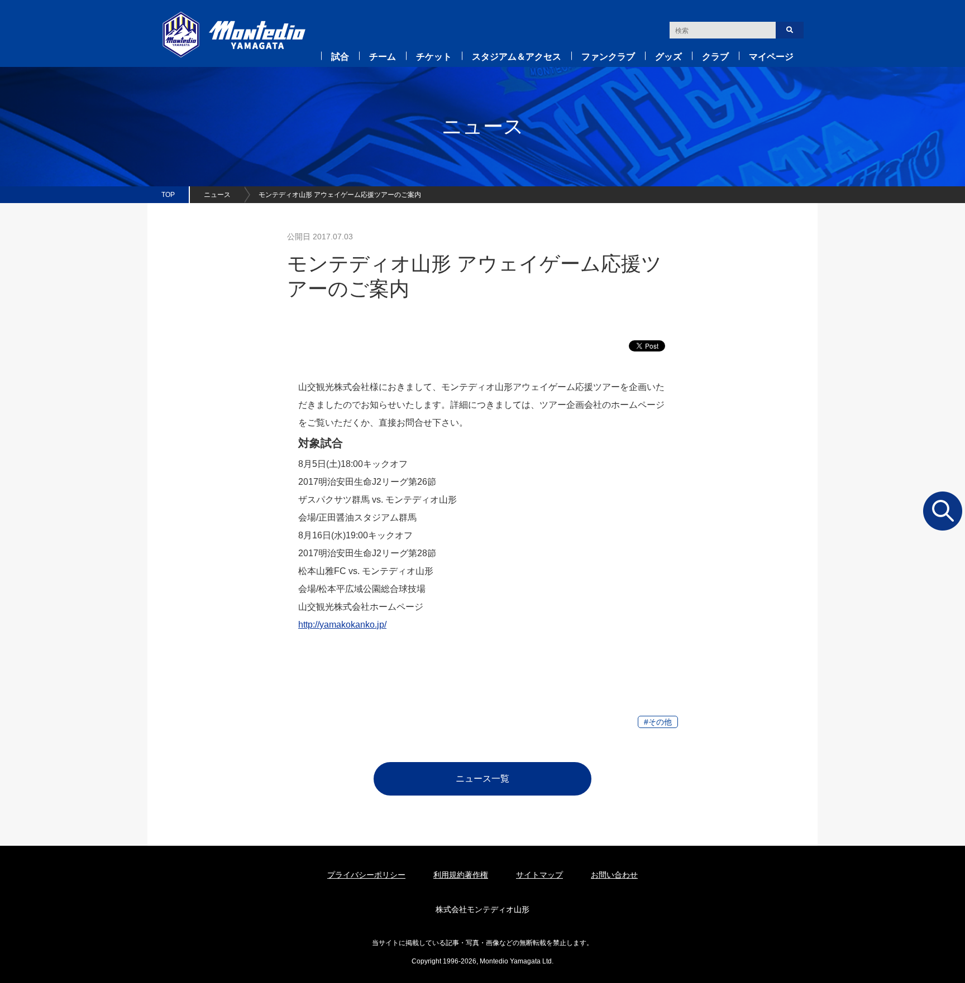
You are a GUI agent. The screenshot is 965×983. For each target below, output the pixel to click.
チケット (434, 56)
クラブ (715, 56)
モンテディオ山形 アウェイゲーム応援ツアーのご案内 (340, 195)
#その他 (658, 721)
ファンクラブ (608, 56)
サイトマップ (539, 874)
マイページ (771, 56)
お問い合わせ (614, 874)
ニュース (217, 195)
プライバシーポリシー (366, 874)
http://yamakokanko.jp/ (342, 624)
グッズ (668, 56)
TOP (168, 195)
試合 (340, 56)
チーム (382, 56)
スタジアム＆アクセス (516, 56)
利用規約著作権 (460, 874)
